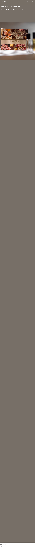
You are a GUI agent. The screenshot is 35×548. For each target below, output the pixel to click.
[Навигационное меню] (32, 1)
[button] (27, 1)
